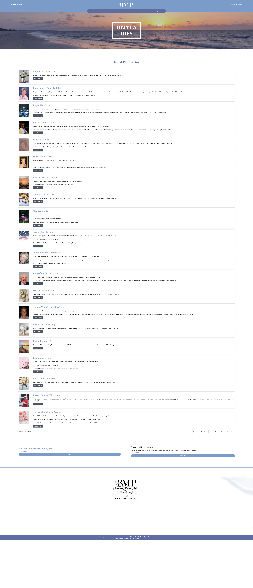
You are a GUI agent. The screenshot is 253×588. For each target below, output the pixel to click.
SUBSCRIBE (183, 455)
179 (227, 431)
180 (231, 431)
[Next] (234, 431)
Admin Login (135, 538)
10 (221, 431)
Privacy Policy (118, 538)
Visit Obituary (38, 78)
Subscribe (69, 454)
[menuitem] (95, 11)
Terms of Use (127, 538)
